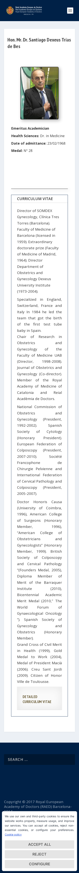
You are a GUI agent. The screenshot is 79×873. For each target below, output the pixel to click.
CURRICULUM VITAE (35, 198)
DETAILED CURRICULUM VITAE (37, 699)
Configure (39, 864)
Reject (39, 854)
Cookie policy (13, 834)
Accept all (39, 844)
